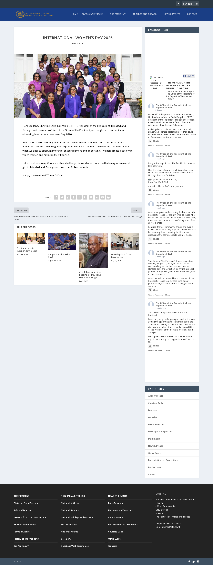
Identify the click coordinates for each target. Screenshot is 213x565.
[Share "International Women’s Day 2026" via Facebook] (56, 197)
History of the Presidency (26, 538)
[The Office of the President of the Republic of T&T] (157, 83)
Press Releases (115, 503)
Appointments (155, 395)
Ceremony (66, 538)
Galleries (152, 417)
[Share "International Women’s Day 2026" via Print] (108, 197)
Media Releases (156, 424)
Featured (152, 410)
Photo (156, 141)
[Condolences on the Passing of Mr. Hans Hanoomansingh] (93, 250)
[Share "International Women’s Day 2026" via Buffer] (91, 197)
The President (118, 14)
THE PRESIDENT (21, 496)
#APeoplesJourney (174, 186)
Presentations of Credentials (163, 460)
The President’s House (25, 524)
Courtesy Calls (155, 403)
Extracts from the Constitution (30, 517)
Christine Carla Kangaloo (26, 503)
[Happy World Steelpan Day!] (62, 241)
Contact (192, 14)
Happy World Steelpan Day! (60, 255)
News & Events (172, 14)
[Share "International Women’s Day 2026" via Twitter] (62, 197)
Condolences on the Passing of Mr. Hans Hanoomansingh (90, 275)
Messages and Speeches (160, 431)
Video (156, 190)
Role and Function (23, 510)
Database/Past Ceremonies (75, 546)
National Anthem (70, 503)
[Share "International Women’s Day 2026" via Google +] (68, 197)
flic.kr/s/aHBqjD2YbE (158, 182)
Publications (154, 467)
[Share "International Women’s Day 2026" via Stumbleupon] (97, 197)
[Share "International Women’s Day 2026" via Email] (102, 197)
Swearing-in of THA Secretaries (121, 255)
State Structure (69, 524)
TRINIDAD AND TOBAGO (73, 496)
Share (167, 145)
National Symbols (70, 510)
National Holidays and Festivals (77, 517)
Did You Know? (21, 546)
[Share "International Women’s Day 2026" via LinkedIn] (85, 197)
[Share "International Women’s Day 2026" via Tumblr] (74, 197)
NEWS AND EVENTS (117, 496)
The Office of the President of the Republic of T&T (173, 106)
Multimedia (154, 438)
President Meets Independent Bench (27, 249)
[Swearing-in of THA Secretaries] (125, 241)
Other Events (154, 453)
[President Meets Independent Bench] (31, 238)
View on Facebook (155, 145)
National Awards (69, 531)
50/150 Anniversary (92, 14)
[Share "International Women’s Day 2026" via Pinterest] (79, 197)
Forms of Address (22, 531)
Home (75, 14)
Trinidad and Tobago (145, 14)
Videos (151, 474)
